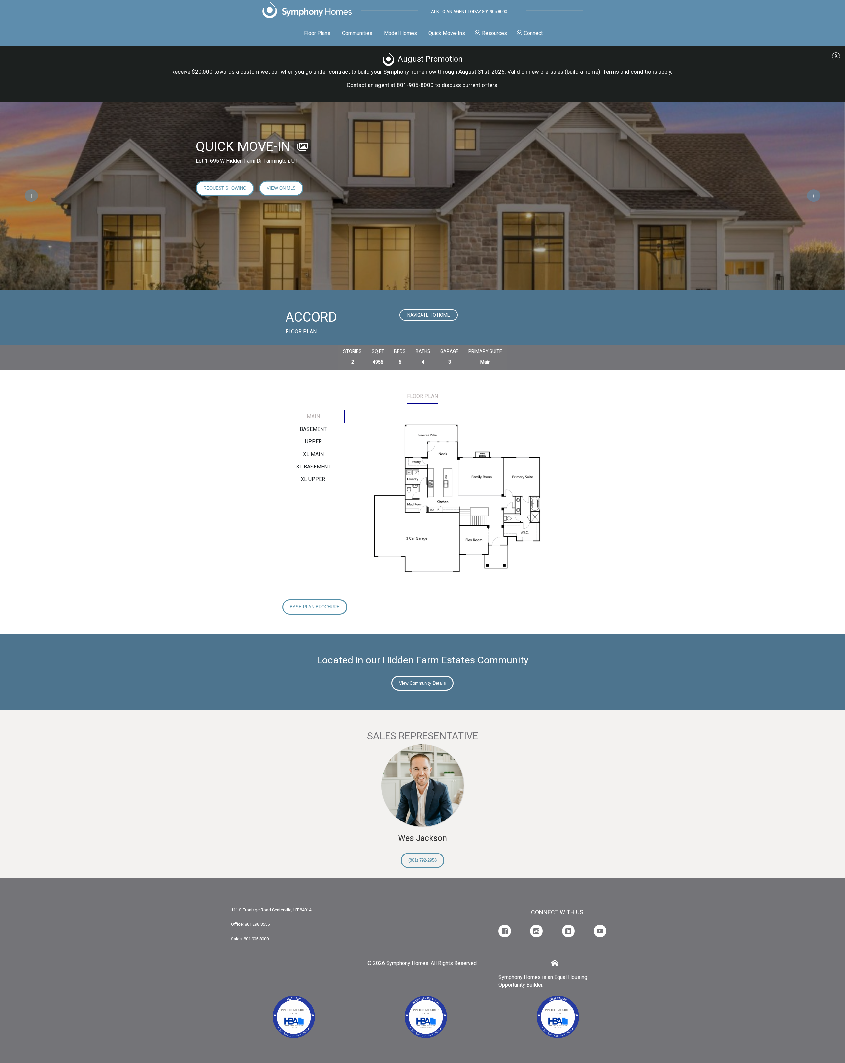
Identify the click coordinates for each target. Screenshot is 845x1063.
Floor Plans (317, 33)
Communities (357, 33)
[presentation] (31, 195)
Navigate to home (428, 315)
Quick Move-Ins (446, 33)
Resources (494, 33)
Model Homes (400, 33)
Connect (533, 33)
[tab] (422, 397)
